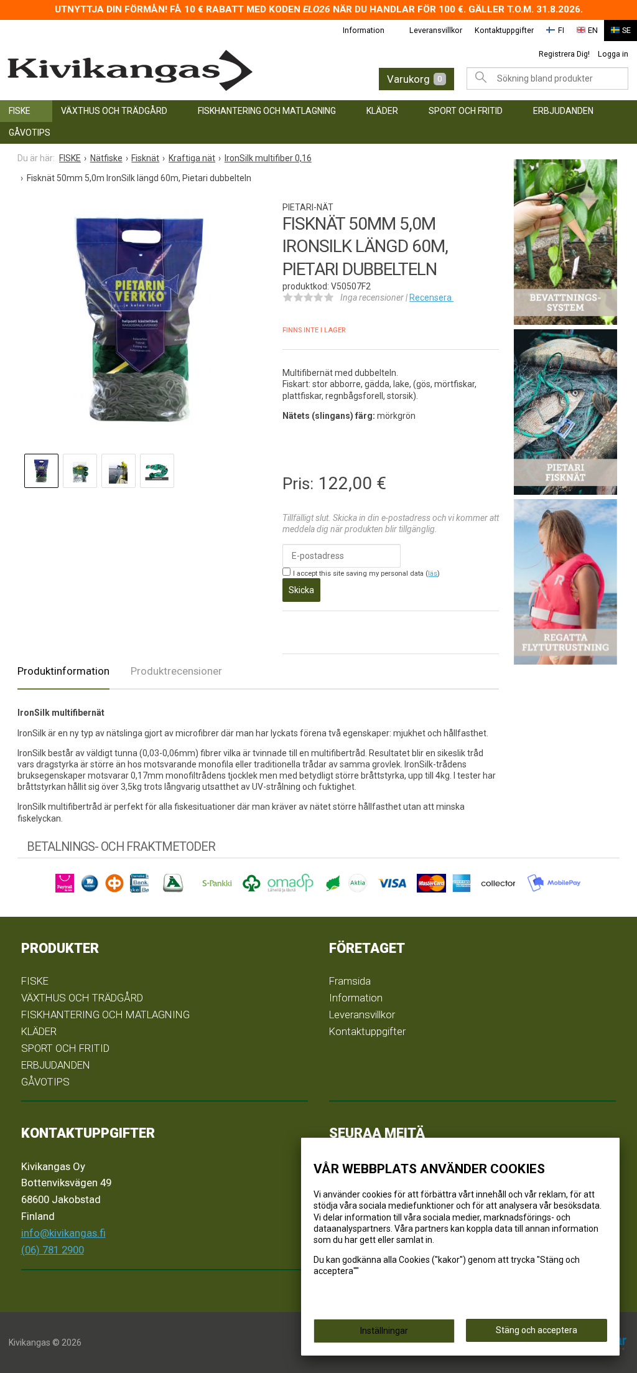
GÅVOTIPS (29, 133)
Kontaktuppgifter (504, 30)
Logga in (613, 54)
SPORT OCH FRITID (466, 111)
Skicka (301, 590)
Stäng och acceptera (536, 1330)
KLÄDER (382, 111)
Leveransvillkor (435, 30)
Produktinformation (63, 671)
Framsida (350, 981)
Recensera (431, 297)
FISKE (19, 111)
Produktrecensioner (176, 671)
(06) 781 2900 (52, 1250)
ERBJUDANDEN (563, 111)
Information (363, 30)
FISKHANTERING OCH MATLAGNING (267, 111)
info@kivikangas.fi (63, 1233)
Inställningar (384, 1331)
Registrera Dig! (564, 54)
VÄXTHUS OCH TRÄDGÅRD (114, 111)
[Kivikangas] (143, 70)
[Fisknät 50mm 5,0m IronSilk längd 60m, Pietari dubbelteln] (137, 322)
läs (432, 573)
